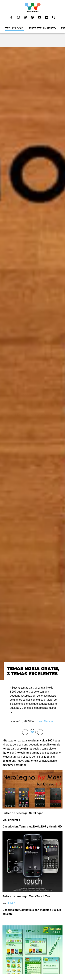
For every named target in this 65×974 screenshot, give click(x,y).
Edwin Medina (44, 721)
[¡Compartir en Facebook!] (25, 732)
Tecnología (14, 28)
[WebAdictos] (32, 7)
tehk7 (11, 903)
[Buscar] (54, 17)
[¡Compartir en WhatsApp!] (40, 732)
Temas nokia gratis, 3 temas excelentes (33, 671)
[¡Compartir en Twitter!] (33, 732)
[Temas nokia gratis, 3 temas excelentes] (32, 363)
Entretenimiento (42, 28)
